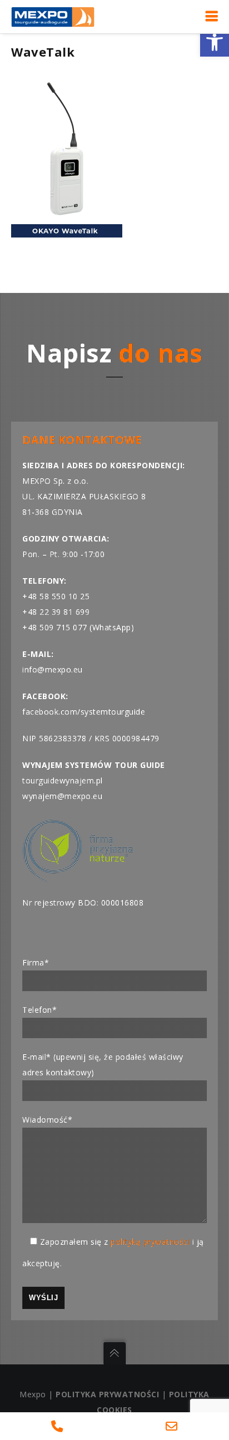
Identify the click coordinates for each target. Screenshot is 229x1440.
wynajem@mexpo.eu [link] (62, 796)
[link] (214, 42)
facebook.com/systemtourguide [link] (83, 711)
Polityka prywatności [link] (107, 1394)
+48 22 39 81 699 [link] (55, 612)
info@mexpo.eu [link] (52, 669)
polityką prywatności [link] (150, 1241)
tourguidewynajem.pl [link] (62, 780)
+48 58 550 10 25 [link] (55, 596)
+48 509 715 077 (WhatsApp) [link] (78, 627)
